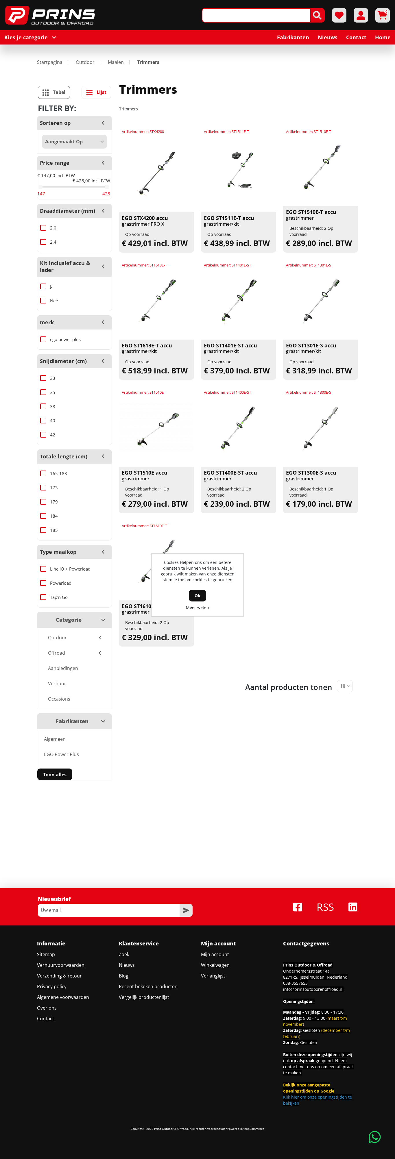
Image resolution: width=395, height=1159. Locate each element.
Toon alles (55, 774)
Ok (197, 595)
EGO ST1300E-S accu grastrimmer (311, 476)
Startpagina (49, 62)
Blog (123, 976)
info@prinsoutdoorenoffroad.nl (313, 989)
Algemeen (55, 739)
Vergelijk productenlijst (144, 997)
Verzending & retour (59, 976)
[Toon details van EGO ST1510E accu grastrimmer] (156, 427)
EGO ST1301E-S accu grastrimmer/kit (311, 348)
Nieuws (127, 965)
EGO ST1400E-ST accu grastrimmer (230, 476)
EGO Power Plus (61, 754)
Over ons (47, 1008)
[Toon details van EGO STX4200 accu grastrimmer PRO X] (156, 173)
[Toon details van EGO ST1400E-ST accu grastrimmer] (239, 427)
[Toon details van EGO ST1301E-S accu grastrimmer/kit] (321, 300)
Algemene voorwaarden (63, 997)
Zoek (124, 954)
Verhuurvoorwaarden (60, 965)
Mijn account (215, 954)
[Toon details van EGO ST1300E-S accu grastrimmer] (321, 427)
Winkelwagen (215, 965)
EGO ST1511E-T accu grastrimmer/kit (229, 221)
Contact (45, 1018)
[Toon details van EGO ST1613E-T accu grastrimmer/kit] (156, 300)
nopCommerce (254, 1129)
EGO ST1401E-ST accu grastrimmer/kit (230, 348)
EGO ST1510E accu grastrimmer (144, 476)
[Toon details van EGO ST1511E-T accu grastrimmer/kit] (239, 173)
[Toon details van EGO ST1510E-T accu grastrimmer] (321, 167)
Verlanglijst (213, 976)
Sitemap (46, 954)
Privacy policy (52, 986)
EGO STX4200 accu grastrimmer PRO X (145, 221)
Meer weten (197, 607)
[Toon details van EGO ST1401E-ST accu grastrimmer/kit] (239, 300)
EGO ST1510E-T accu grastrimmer (311, 215)
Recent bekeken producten (148, 986)
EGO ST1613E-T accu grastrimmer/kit (147, 348)
